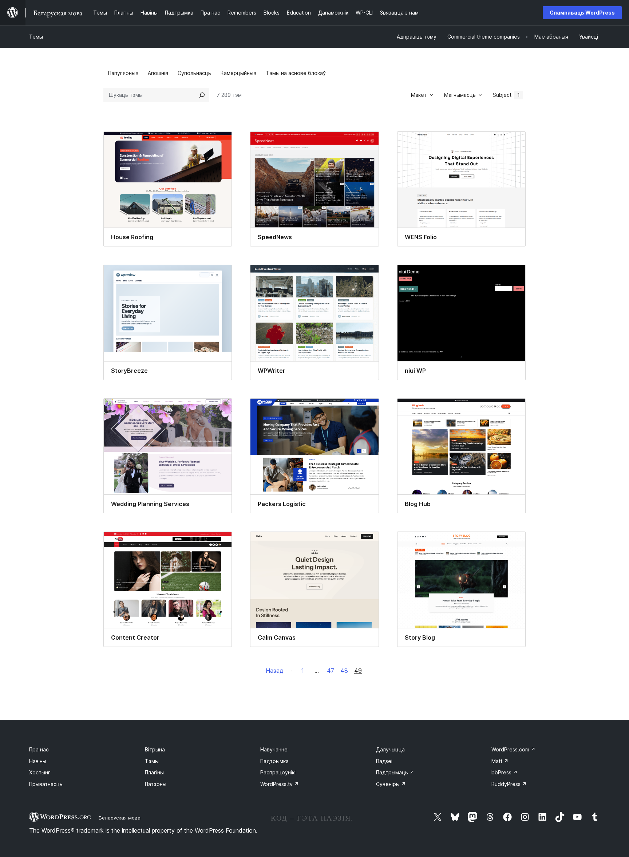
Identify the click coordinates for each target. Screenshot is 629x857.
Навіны (37, 761)
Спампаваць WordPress (582, 12)
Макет (419, 95)
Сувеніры (391, 784)
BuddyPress (509, 784)
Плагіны (154, 772)
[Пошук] (202, 95)
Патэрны (155, 784)
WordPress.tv (279, 784)
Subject (506, 95)
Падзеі (384, 761)
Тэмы (36, 36)
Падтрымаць (395, 772)
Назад (275, 670)
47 (330, 670)
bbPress (504, 772)
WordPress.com (513, 749)
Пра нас (39, 749)
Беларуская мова (120, 818)
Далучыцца (390, 749)
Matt (500, 761)
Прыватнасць (46, 784)
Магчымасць (460, 95)
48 (344, 670)
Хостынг (39, 772)
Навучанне (274, 749)
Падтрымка (274, 761)
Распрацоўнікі (278, 772)
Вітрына (155, 749)
